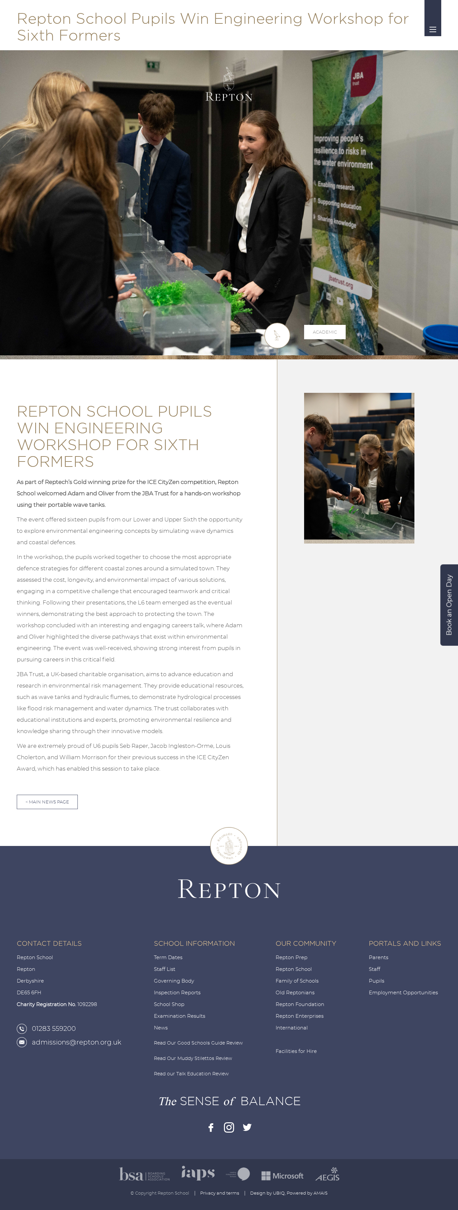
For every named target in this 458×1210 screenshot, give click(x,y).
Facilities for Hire (296, 1051)
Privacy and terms (219, 1193)
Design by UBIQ (267, 1193)
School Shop (169, 1004)
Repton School (294, 969)
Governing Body (174, 981)
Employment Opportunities (403, 992)
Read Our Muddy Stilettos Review (193, 1058)
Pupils (376, 981)
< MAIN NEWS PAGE (47, 802)
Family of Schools (297, 981)
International (292, 1027)
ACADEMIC (325, 332)
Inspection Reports (177, 992)
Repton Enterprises (300, 1016)
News (161, 1027)
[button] (342, 593)
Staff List (164, 969)
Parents (378, 957)
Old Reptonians (295, 992)
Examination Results (179, 1016)
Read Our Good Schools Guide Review (198, 1043)
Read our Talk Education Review (191, 1074)
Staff (374, 969)
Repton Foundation (300, 1004)
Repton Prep (291, 957)
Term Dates (168, 957)
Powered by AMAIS (307, 1193)
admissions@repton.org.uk (76, 1042)
